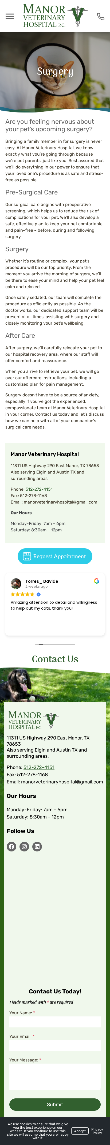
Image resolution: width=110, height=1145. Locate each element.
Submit (55, 1105)
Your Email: (21, 1036)
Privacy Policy (97, 1131)
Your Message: (25, 1060)
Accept (80, 1131)
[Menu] (9, 16)
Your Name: (22, 1012)
